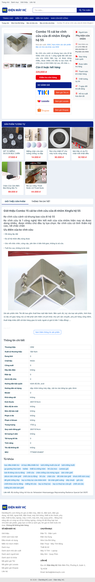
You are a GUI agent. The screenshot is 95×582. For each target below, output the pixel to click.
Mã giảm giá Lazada (10, 564)
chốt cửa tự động (30, 476)
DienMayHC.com (45, 580)
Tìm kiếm (86, 10)
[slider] (6, 65)
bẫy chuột (70, 480)
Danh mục (15, 2)
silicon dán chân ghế (12, 476)
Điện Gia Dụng (42, 18)
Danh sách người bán (10, 554)
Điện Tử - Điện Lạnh (24, 18)
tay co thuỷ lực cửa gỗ (62, 484)
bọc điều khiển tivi (11, 465)
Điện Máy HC (59, 580)
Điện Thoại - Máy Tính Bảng (51, 544)
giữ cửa (80, 480)
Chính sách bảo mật (10, 537)
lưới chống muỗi (68, 465)
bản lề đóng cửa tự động (14, 473)
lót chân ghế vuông (56, 480)
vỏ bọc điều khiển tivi (30, 465)
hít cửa (42, 476)
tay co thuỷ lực (44, 484)
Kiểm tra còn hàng (48, 77)
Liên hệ (32, 2)
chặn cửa (51, 476)
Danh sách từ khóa (9, 557)
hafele (25, 469)
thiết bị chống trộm (37, 469)
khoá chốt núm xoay (81, 476)
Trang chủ (5, 2)
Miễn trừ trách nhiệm (10, 544)
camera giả (63, 469)
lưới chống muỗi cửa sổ (50, 465)
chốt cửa (30, 473)
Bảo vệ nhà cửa (32, 23)
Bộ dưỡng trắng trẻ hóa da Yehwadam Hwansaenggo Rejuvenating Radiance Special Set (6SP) (49, 492)
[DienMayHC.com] (14, 10)
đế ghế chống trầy (11, 480)
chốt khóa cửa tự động (13, 484)
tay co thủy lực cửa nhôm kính (34, 480)
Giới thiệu (24, 2)
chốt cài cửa (78, 484)
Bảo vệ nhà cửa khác (47, 23)
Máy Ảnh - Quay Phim (49, 554)
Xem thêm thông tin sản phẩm (47, 332)
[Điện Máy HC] (14, 507)
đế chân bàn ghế (64, 476)
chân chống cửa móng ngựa (47, 473)
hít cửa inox (52, 469)
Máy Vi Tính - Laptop (48, 551)
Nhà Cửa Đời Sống (59, 18)
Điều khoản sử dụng (10, 540)
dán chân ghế (66, 473)
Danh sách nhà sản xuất (11, 551)
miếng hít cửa (30, 484)
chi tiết (41, 201)
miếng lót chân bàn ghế (14, 488)
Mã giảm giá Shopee (10, 568)
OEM (49, 45)
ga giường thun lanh (12, 469)
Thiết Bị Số (44, 547)
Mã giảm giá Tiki (8, 561)
